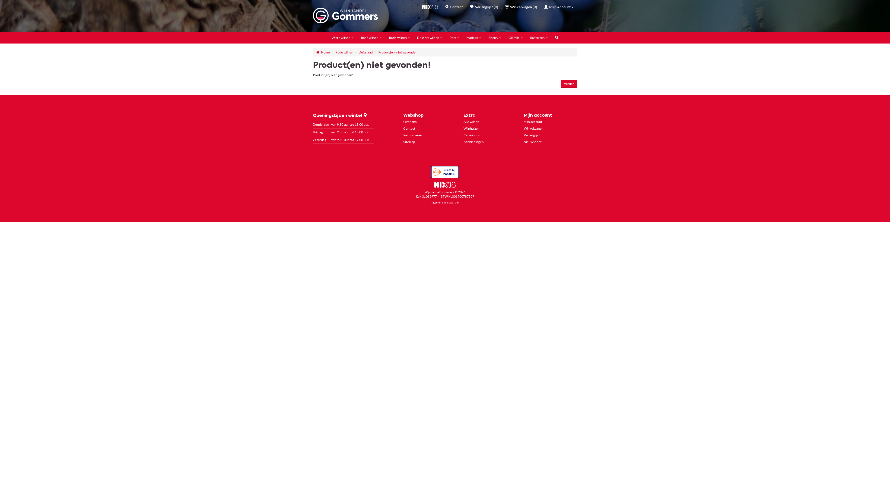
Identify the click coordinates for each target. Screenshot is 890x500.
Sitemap (409, 142)
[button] (342, 38)
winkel (355, 116)
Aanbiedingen (474, 142)
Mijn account (533, 122)
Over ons (410, 122)
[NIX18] (430, 7)
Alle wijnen (471, 122)
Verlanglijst (532, 135)
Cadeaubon (472, 135)
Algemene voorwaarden (445, 202)
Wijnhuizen (472, 128)
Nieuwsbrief (532, 142)
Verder (569, 84)
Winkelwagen (534, 128)
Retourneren (412, 135)
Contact (409, 128)
